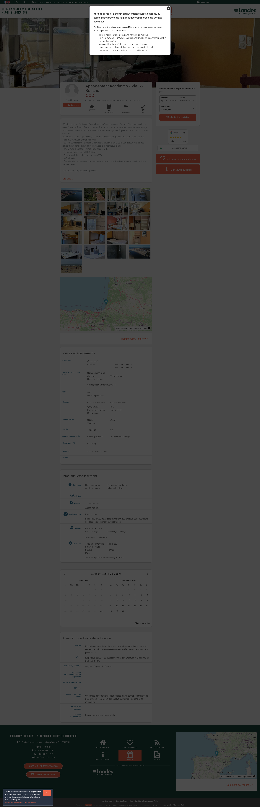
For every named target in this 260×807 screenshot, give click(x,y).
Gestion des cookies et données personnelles (20, 802)
